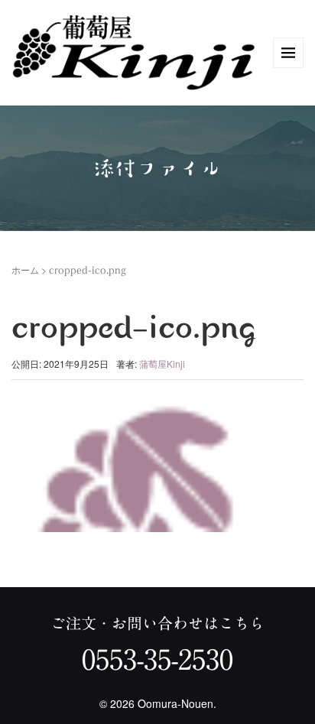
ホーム (25, 269)
